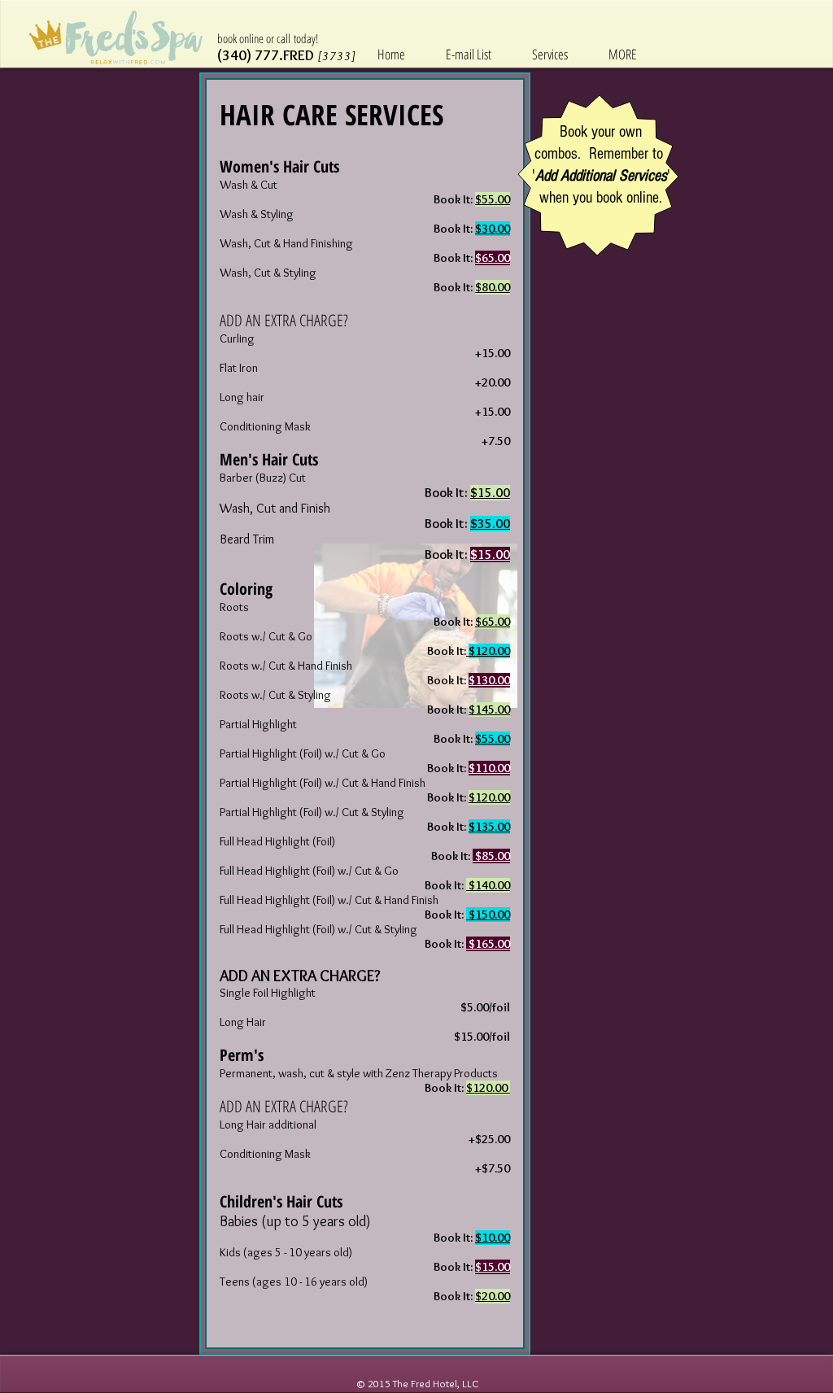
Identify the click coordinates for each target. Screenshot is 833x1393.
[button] (622, 54)
